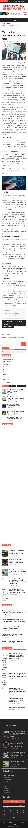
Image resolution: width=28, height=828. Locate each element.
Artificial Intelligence (8, 359)
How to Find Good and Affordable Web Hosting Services (13, 406)
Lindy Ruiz (15, 41)
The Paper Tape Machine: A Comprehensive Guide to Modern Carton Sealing (17, 552)
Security (5, 366)
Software (5, 374)
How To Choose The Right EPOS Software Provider (14, 418)
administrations (8, 313)
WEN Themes (18, 826)
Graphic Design (7, 364)
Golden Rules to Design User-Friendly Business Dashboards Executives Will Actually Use (17, 581)
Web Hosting (8, 310)
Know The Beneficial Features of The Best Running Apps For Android (15, 398)
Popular (5, 386)
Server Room (16, 313)
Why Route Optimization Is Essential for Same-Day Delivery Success (13, 627)
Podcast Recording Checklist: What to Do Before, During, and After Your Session (16, 562)
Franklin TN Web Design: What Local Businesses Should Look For (12, 642)
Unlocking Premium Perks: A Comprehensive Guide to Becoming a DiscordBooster (17, 675)
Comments (21, 386)
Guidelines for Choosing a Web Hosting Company (15, 412)
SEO (4, 369)
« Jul (13, 817)
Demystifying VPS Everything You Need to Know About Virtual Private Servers (17, 691)
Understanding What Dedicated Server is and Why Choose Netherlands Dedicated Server (16, 656)
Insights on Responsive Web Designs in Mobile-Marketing (15, 391)
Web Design (6, 379)
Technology (6, 377)
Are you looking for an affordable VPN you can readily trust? (16, 700)
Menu (14, 20)
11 (7, 809)
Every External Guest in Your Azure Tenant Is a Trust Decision (17, 571)
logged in (10, 337)
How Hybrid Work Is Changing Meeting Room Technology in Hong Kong (17, 590)
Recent (13, 386)
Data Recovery (7, 361)
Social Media (6, 372)
